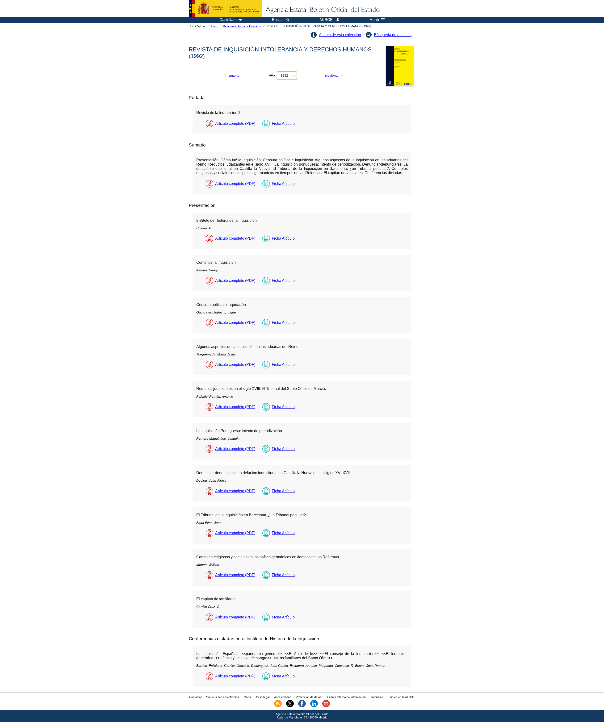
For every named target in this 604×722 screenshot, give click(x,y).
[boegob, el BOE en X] (290, 706)
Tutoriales (376, 697)
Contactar (195, 697)
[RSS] (278, 706)
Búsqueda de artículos (392, 35)
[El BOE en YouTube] (326, 706)
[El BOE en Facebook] (302, 706)
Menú (374, 20)
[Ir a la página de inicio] (322, 10)
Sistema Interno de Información (346, 697)
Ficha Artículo (283, 123)
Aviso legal (263, 697)
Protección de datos (308, 697)
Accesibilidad (282, 697)
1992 (284, 75)
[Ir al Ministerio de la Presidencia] (225, 8)
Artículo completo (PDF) (235, 123)
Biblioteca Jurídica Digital (240, 26)
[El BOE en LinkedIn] (314, 706)
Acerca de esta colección (340, 35)
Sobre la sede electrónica (222, 697)
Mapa (247, 697)
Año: (272, 75)
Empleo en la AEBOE (401, 697)
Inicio (214, 26)
